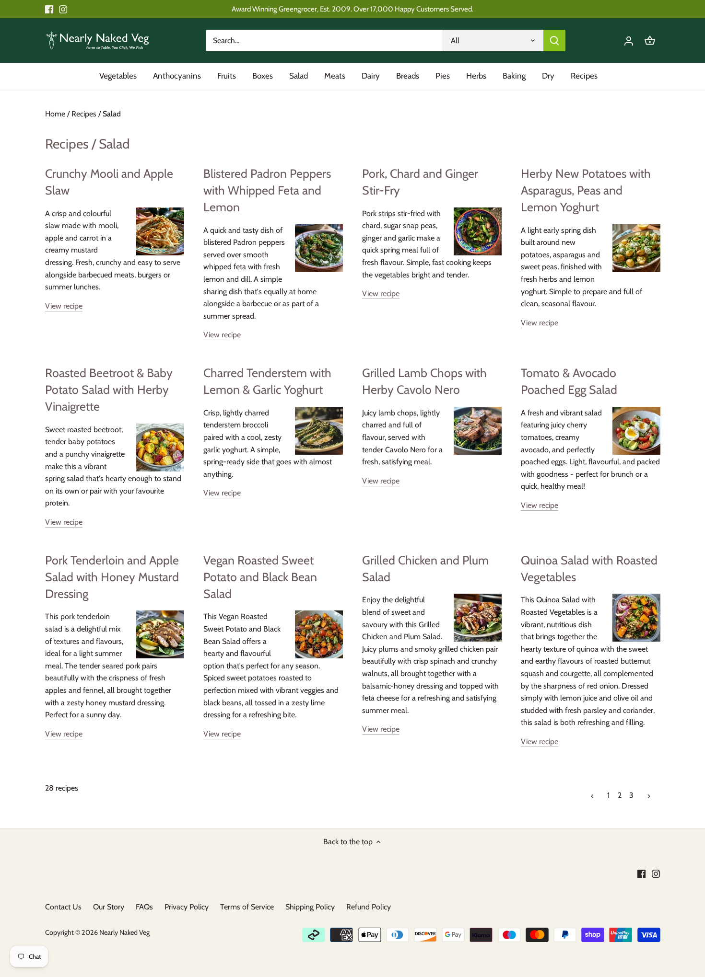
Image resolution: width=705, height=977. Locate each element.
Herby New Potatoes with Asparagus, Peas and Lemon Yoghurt (586, 190)
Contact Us (63, 906)
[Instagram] (63, 9)
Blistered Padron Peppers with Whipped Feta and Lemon (267, 190)
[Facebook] (49, 9)
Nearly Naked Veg (124, 932)
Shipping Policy (310, 906)
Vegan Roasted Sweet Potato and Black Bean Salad (260, 577)
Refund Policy (368, 906)
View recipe (63, 305)
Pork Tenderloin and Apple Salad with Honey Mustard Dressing (112, 577)
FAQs (144, 906)
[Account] (628, 40)
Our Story (108, 906)
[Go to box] (650, 40)
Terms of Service (247, 906)
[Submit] (554, 40)
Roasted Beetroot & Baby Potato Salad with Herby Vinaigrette (109, 390)
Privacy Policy (186, 906)
